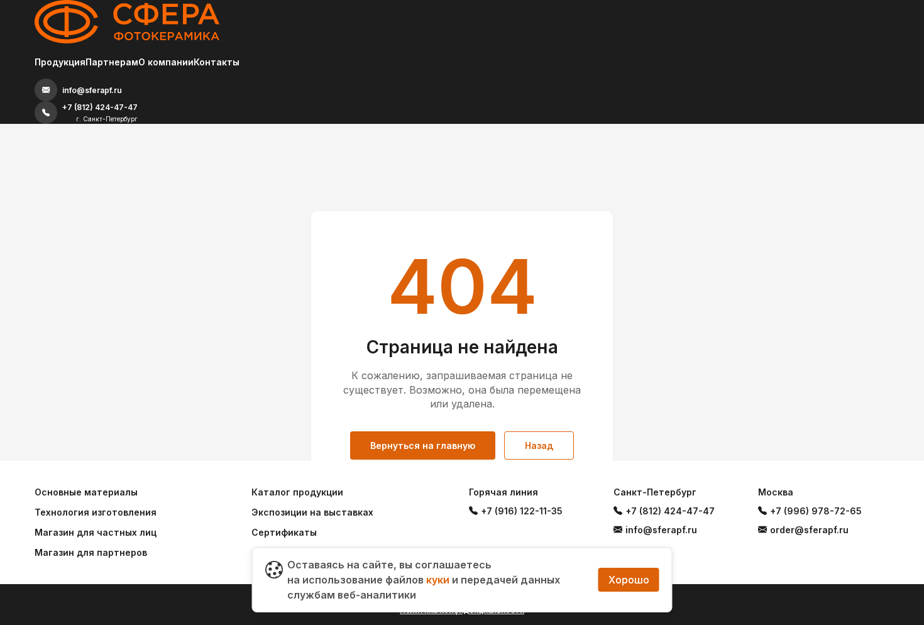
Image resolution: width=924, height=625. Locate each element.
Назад (539, 445)
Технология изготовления (96, 512)
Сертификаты (284, 532)
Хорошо (628, 579)
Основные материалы (86, 492)
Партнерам (111, 62)
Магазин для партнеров (91, 552)
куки (437, 579)
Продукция (60, 62)
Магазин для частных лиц (96, 532)
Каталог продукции (297, 492)
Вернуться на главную (422, 445)
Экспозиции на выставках (312, 512)
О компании (166, 62)
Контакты (216, 62)
